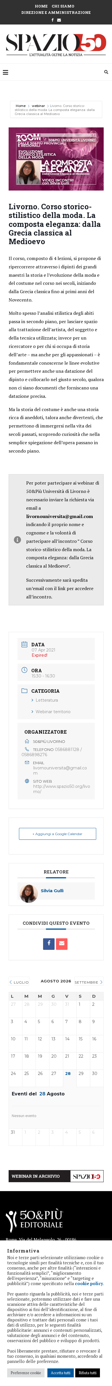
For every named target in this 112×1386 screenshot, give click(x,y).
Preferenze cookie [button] (26, 1372)
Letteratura (47, 700)
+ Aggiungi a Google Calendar (57, 834)
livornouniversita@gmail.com (60, 770)
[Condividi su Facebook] (49, 944)
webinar (38, 106)
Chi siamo (63, 6)
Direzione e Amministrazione (56, 12)
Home (41, 6)
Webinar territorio (53, 711)
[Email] (61, 944)
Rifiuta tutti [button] (87, 1372)
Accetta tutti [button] (60, 1372)
